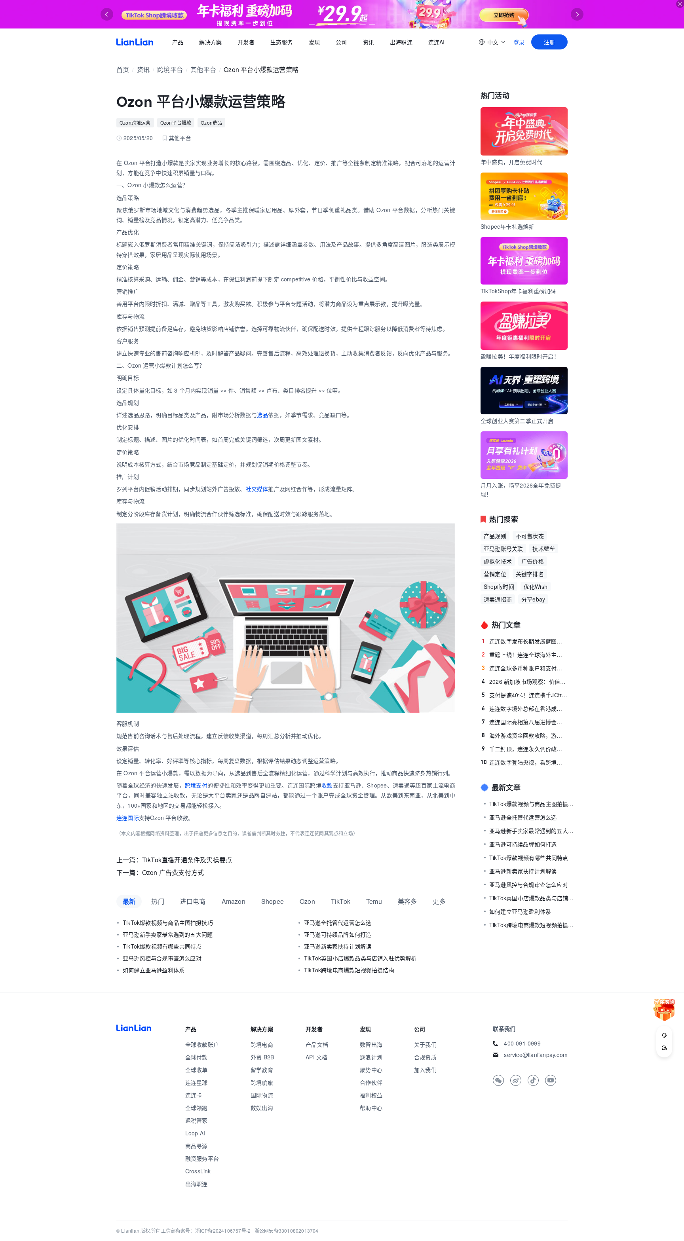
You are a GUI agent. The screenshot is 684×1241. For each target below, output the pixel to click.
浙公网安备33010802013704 (287, 1230)
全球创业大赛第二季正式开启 (517, 421)
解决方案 (210, 42)
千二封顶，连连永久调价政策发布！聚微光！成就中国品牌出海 (525, 749)
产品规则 (495, 536)
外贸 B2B (262, 1057)
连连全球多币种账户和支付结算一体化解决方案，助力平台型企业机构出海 (525, 668)
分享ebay (533, 599)
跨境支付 (196, 785)
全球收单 (196, 1070)
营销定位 (495, 574)
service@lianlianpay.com (536, 1055)
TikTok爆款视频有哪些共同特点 (162, 946)
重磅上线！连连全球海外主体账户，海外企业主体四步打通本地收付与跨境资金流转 (525, 654)
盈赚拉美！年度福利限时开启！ (520, 356)
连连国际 (127, 818)
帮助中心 (371, 1108)
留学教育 (262, 1070)
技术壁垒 (543, 548)
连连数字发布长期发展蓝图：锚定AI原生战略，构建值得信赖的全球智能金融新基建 (525, 641)
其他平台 (203, 69)
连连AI (436, 42)
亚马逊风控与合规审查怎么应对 (162, 958)
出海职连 (401, 42)
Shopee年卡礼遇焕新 (507, 226)
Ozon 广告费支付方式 (173, 872)
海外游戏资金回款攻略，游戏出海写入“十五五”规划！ (525, 735)
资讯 (368, 42)
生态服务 (281, 42)
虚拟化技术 (498, 561)
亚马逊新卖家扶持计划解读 (337, 946)
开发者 (246, 42)
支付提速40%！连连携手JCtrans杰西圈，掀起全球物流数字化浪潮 (525, 695)
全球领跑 (196, 1108)
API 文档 (316, 1057)
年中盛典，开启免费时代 (511, 162)
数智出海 (371, 1044)
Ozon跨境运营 (135, 122)
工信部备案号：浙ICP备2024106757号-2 (206, 1230)
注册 (549, 42)
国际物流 (262, 1095)
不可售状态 (530, 536)
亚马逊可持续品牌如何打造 (337, 934)
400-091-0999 (522, 1043)
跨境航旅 (262, 1082)
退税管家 (196, 1120)
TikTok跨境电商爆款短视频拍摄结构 (349, 970)
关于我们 (425, 1044)
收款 (327, 785)
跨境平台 (170, 69)
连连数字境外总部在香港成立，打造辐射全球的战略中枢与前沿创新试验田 (525, 708)
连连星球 (196, 1082)
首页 (134, 42)
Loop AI (195, 1133)
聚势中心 (371, 1070)
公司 (341, 42)
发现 (314, 42)
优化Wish (535, 586)
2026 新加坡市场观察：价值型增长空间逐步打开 (525, 681)
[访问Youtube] (550, 1080)
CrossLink (198, 1171)
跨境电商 (262, 1044)
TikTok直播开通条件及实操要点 (187, 859)
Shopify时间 (499, 586)
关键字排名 (530, 574)
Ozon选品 (211, 122)
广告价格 (532, 561)
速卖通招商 (498, 599)
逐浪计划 (371, 1057)
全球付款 (196, 1057)
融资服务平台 (202, 1158)
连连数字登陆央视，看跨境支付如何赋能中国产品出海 (524, 762)
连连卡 (193, 1095)
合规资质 (425, 1057)
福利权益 (371, 1095)
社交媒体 (257, 489)
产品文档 (317, 1044)
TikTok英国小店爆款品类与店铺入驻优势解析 (360, 958)
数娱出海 (262, 1108)
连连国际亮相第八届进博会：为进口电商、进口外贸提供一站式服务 (525, 722)
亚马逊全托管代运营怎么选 (337, 922)
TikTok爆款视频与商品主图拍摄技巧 (168, 922)
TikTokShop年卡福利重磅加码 (518, 291)
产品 (177, 42)
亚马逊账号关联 (503, 548)
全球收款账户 (202, 1044)
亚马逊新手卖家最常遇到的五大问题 (168, 934)
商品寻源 (196, 1146)
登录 (518, 42)
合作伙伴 (371, 1082)
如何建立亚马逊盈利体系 (153, 970)
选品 (262, 415)
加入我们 (425, 1070)
